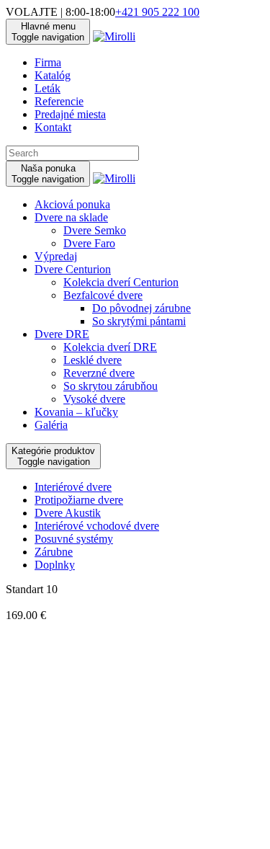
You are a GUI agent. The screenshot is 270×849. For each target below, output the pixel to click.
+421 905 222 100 (157, 12)
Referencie (59, 101)
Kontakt (53, 127)
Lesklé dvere (92, 360)
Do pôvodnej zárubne (141, 308)
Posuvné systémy (74, 539)
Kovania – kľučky (76, 412)
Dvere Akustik (68, 513)
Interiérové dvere (73, 487)
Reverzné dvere (99, 373)
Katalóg (53, 75)
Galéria (51, 425)
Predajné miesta (70, 114)
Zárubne (54, 552)
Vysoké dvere (94, 399)
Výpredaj (56, 256)
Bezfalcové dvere (103, 295)
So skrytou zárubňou (110, 386)
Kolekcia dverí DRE (110, 347)
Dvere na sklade (71, 217)
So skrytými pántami (139, 321)
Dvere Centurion (73, 269)
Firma (48, 62)
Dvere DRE (62, 334)
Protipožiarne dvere (79, 500)
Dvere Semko (94, 230)
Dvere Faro (89, 243)
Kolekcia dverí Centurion (121, 282)
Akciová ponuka (72, 204)
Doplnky (55, 565)
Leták (47, 88)
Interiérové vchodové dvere (97, 526)
